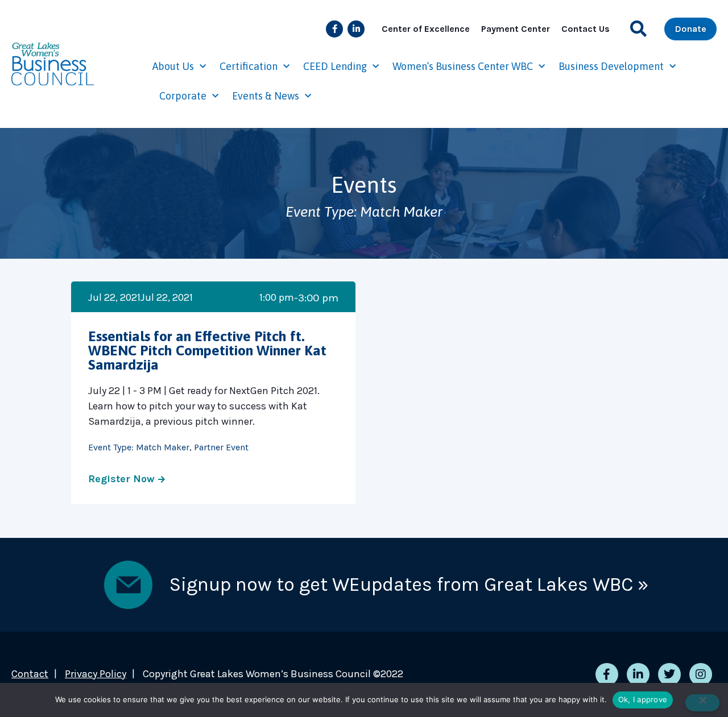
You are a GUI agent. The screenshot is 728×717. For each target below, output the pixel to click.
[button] (638, 28)
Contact (29, 674)
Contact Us (585, 28)
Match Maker (162, 447)
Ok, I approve (642, 699)
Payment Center (515, 28)
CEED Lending (335, 66)
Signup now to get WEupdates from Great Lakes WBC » (408, 584)
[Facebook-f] (334, 29)
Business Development (611, 66)
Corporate (182, 96)
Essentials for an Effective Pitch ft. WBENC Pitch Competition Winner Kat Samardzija (207, 350)
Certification (249, 66)
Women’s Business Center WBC (462, 66)
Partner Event (221, 447)
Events (364, 184)
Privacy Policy (95, 674)
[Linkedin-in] (356, 29)
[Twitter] (669, 674)
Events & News (265, 96)
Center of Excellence (426, 28)
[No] (702, 702)
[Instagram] (700, 674)
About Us (173, 66)
